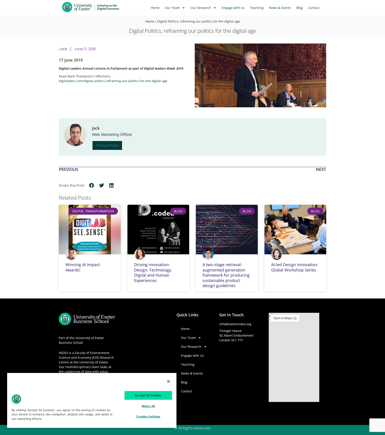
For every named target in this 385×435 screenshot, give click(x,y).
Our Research (200, 8)
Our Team (172, 8)
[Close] (168, 381)
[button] (91, 185)
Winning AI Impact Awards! (83, 267)
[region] (91, 400)
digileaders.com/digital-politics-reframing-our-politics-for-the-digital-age (113, 81)
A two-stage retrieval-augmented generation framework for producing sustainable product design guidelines (226, 275)
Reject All (148, 406)
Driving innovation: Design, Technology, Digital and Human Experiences (153, 272)
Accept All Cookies (148, 395)
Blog (299, 8)
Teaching (257, 8)
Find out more (107, 145)
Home (155, 8)
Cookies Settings (148, 416)
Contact (313, 8)
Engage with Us (233, 8)
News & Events (280, 8)
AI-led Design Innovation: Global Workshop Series (294, 267)
